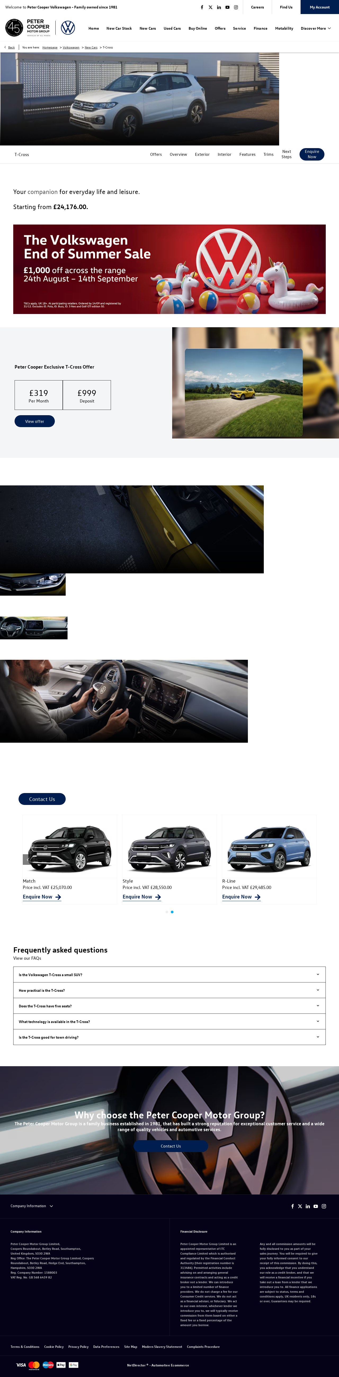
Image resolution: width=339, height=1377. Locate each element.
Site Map (130, 1346)
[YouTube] (227, 7)
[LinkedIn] (219, 7)
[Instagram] (236, 7)
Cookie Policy (54, 1346)
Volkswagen (71, 47)
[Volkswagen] (68, 28)
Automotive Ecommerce (170, 1365)
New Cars (91, 47)
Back (11, 47)
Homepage (49, 47)
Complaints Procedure (203, 1346)
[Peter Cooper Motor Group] (27, 28)
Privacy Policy (78, 1346)
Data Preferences (106, 1346)
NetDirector (136, 1365)
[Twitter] (210, 7)
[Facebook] (202, 7)
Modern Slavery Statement (162, 1346)
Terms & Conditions (25, 1346)
